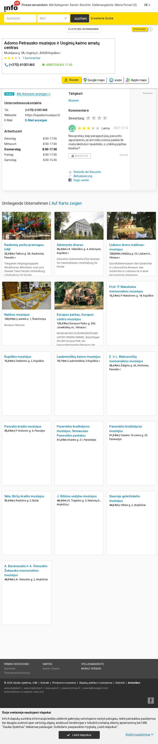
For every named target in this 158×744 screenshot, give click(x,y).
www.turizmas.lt (71, 688)
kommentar (31, 58)
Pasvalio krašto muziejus (22, 426)
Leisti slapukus (81, 735)
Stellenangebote (103, 5)
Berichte (85, 5)
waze (118, 80)
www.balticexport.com (95, 688)
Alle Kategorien (59, 5)
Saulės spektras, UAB (25, 682)
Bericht (124, 155)
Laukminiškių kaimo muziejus (78, 357)
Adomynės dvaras (70, 245)
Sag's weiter (81, 180)
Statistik (120, 682)
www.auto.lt (52, 688)
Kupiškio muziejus (17, 357)
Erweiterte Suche (102, 18)
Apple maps (139, 80)
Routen (55, 668)
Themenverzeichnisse (17, 673)
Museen (74, 100)
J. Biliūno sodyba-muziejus (77, 496)
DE (146, 5)
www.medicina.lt (33, 688)
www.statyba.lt (12, 688)
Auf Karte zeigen (66, 203)
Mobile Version (91, 668)
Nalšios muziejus (17, 315)
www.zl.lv (39, 691)
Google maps (96, 80)
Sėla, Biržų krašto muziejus (24, 496)
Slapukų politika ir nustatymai (95, 682)
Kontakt (45, 682)
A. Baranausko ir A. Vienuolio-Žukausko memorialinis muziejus (26, 570)
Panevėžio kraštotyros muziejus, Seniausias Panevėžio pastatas (73, 431)
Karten (74, 5)
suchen (80, 18)
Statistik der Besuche (87, 172)
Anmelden (134, 682)
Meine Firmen (126, 5)
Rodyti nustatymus (138, 734)
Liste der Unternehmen (84, 29)
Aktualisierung (82, 176)
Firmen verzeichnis (35, 5)
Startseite (9, 668)
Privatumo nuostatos (64, 682)
